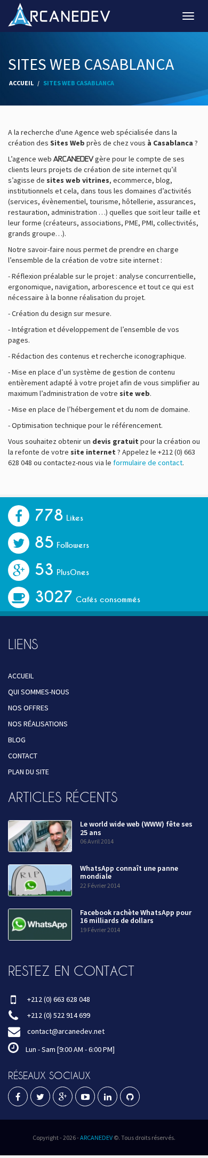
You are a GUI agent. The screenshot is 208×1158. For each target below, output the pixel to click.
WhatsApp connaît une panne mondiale (129, 872)
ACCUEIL (21, 83)
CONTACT (22, 755)
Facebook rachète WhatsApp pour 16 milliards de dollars (135, 916)
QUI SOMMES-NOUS (38, 692)
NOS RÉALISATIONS (38, 723)
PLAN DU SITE (28, 771)
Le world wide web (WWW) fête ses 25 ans (136, 828)
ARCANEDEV (96, 1137)
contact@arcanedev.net (66, 1031)
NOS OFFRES (28, 707)
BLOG (17, 739)
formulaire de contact (147, 462)
